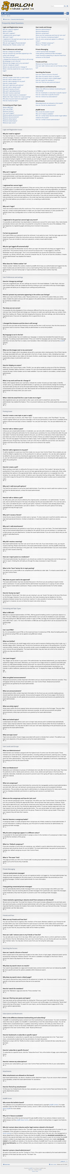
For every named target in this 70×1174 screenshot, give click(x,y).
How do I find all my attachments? (46, 105)
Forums (8, 13)
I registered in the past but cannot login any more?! (18, 39)
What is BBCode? (8, 107)
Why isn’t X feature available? (44, 114)
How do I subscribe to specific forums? (47, 94)
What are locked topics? (10, 121)
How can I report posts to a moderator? (14, 95)
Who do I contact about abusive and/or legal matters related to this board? (51, 116)
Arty (32, 1169)
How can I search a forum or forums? (47, 74)
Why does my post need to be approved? (15, 99)
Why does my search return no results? (47, 76)
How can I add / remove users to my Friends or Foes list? (51, 67)
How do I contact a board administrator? (48, 119)
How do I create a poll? (10, 83)
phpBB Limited (53, 1104)
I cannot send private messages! (45, 51)
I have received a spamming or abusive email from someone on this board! (51, 56)
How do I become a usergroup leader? (47, 37)
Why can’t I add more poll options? (13, 85)
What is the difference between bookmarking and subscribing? (50, 90)
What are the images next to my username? (16, 63)
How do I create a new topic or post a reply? (16, 77)
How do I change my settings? (12, 51)
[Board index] (17, 6)
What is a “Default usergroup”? (45, 43)
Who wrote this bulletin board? (45, 112)
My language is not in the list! (11, 61)
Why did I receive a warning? (11, 93)
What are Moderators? (42, 31)
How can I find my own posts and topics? (48, 82)
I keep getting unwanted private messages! (49, 53)
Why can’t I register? (9, 33)
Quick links (3, 14)
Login (9, 15)
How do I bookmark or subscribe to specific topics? (51, 93)
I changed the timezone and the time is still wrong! (18, 59)
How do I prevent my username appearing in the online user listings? (17, 54)
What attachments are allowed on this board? (49, 103)
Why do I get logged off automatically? (14, 43)
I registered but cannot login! (11, 35)
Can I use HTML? (8, 109)
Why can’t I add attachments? (11, 91)
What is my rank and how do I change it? (15, 67)
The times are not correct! (11, 57)
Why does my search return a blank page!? (48, 78)
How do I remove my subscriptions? (46, 96)
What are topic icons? (9, 123)
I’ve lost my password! (9, 41)
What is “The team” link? (43, 45)
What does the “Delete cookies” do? (14, 45)
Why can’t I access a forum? (11, 89)
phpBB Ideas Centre (22, 1120)
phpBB (62, 341)
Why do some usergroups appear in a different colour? (50, 40)
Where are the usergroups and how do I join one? (51, 35)
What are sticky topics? (10, 119)
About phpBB (7, 1108)
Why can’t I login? (8, 37)
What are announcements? (11, 117)
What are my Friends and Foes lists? (46, 64)
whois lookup (7, 1133)
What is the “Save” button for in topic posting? (17, 97)
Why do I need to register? (11, 29)
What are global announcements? (13, 115)
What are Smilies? (8, 111)
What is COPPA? (8, 31)
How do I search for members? (45, 80)
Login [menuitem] (68, 14)
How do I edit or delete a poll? (12, 87)
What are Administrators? (43, 29)
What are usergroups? (42, 33)
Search (4, 15)
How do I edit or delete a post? (12, 79)
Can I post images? (8, 113)
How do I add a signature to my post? (14, 81)
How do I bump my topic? (10, 100)
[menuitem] (65, 13)
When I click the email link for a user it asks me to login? (18, 70)
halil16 (40, 1169)
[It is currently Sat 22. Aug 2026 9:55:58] (66, 19)
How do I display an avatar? (11, 65)
